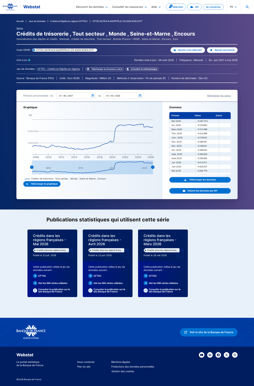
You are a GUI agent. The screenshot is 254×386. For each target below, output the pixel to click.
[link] (176, 7)
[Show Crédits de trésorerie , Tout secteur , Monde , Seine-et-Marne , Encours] (65, 178)
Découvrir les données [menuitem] (90, 6)
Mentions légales (120, 361)
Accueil (20, 21)
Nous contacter (86, 361)
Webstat (31, 6)
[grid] (200, 143)
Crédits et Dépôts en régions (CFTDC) (69, 21)
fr (231, 6)
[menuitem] (247, 7)
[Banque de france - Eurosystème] (10, 7)
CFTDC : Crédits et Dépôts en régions (58, 68)
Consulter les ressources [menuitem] (127, 6)
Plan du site (83, 366)
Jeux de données (37, 21)
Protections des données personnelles (132, 366)
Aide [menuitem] (154, 6)
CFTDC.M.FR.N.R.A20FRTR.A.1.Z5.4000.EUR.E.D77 (117, 21)
